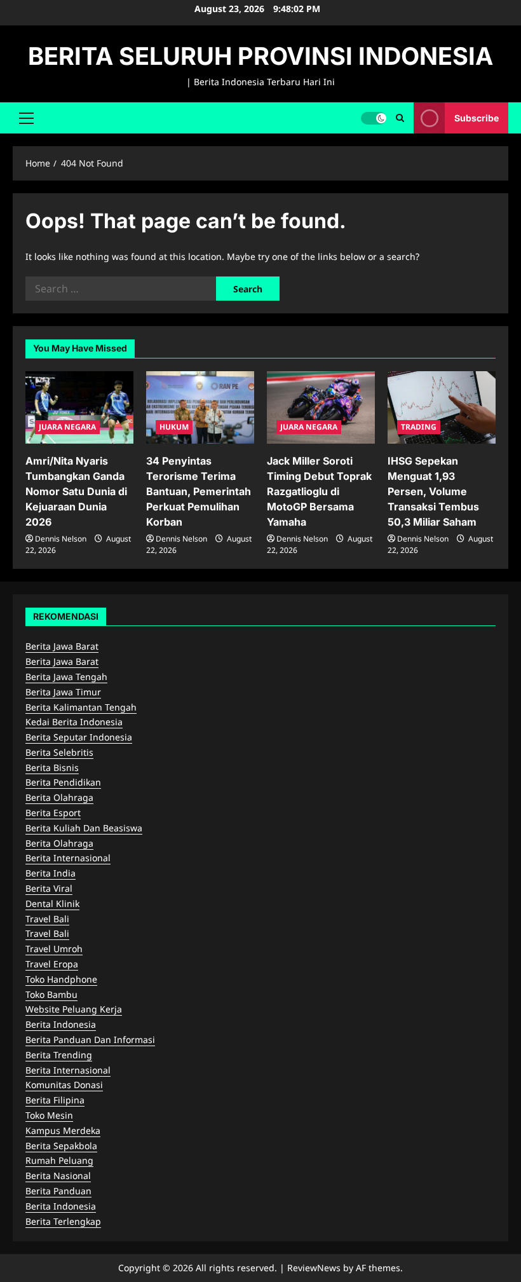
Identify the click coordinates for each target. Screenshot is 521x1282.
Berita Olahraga (59, 797)
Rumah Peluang (59, 1160)
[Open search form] (400, 118)
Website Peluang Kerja (73, 1009)
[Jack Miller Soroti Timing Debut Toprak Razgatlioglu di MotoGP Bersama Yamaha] (321, 407)
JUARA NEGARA (67, 426)
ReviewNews (314, 1268)
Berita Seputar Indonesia (78, 737)
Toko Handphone (61, 979)
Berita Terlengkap (63, 1221)
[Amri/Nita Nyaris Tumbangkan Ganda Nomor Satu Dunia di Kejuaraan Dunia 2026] (79, 407)
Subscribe (476, 117)
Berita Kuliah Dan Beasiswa (83, 828)
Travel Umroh (54, 949)
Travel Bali (47, 919)
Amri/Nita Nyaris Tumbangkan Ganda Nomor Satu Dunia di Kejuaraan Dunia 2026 (76, 491)
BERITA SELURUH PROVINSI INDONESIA (260, 56)
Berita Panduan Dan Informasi (90, 1039)
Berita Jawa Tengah (66, 677)
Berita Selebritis (59, 752)
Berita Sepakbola (61, 1146)
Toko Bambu (51, 994)
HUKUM (174, 426)
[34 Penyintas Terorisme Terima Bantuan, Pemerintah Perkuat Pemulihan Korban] (200, 407)
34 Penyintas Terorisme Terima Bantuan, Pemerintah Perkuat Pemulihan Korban (198, 491)
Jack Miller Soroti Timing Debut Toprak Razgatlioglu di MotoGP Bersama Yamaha (319, 491)
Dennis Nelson (60, 538)
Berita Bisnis (52, 767)
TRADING (418, 426)
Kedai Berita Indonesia (74, 722)
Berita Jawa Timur (63, 692)
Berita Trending (58, 1055)
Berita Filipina (55, 1100)
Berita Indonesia (60, 1024)
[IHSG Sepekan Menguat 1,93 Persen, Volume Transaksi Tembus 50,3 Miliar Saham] (442, 407)
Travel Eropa (51, 964)
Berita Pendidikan (63, 782)
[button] (26, 117)
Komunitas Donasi (64, 1085)
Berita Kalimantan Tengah (81, 707)
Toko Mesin (49, 1115)
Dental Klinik (52, 903)
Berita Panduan (58, 1191)
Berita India (50, 873)
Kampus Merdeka (62, 1130)
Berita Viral (48, 888)
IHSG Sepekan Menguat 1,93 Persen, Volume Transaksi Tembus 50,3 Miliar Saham (433, 491)
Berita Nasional (58, 1175)
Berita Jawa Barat (61, 646)
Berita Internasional (68, 858)
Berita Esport (53, 813)
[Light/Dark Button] (373, 117)
